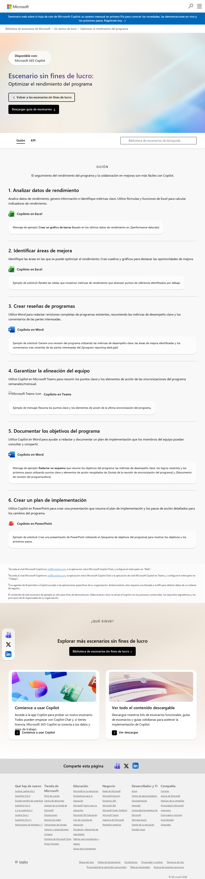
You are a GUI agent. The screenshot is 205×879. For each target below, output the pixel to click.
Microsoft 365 (109, 805)
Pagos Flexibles (51, 843)
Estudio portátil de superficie (29, 800)
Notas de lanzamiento (109, 862)
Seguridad (166, 824)
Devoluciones (50, 815)
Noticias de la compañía (172, 800)
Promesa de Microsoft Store (57, 838)
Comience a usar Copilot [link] (38, 732)
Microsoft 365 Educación (85, 815)
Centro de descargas (54, 800)
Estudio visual (138, 829)
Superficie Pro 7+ (23, 819)
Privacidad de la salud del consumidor (107, 867)
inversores (166, 810)
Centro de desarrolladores (144, 795)
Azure (134, 791)
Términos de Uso (175, 862)
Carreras (165, 791)
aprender (136, 805)
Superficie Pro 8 (22, 795)
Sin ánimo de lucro (65, 29)
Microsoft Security (111, 795)
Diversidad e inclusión (171, 815)
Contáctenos (131, 862)
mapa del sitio (86, 862)
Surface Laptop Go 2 (25, 791)
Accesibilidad (167, 819)
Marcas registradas (140, 867)
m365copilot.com (56, 569)
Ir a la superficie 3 (23, 810)
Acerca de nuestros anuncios (169, 867)
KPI (33, 140)
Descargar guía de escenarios (32, 109)
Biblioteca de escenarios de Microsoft (27, 29)
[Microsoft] (18, 6)
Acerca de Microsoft (170, 795)
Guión (20, 140)
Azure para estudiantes (84, 848)
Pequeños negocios (111, 824)
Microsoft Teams (110, 815)
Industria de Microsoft (113, 819)
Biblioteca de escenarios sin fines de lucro (101, 651)
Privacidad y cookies (152, 862)
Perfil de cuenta (51, 795)
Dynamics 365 (109, 800)
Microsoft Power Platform (114, 810)
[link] (54, 687)
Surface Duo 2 (22, 815)
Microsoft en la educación (85, 791)
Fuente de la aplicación (143, 824)
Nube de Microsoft (111, 791)
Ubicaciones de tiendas (55, 824)
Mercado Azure (139, 819)
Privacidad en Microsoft (172, 805)
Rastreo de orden (52, 819)
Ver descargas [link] (128, 732)
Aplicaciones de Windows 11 (29, 824)
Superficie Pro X (22, 805)
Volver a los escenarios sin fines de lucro (44, 97)
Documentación (139, 800)
